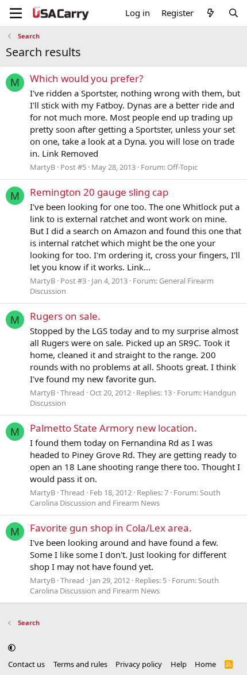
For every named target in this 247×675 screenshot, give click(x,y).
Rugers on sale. (65, 316)
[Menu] (15, 13)
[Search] (233, 13)
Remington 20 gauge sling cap (99, 192)
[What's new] (210, 13)
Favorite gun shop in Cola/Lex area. (111, 527)
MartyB (42, 167)
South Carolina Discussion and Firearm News (125, 497)
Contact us (26, 664)
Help (179, 664)
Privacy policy (138, 664)
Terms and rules (80, 664)
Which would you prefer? (86, 78)
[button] (12, 648)
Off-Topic (182, 167)
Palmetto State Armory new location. (113, 428)
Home (205, 664)
